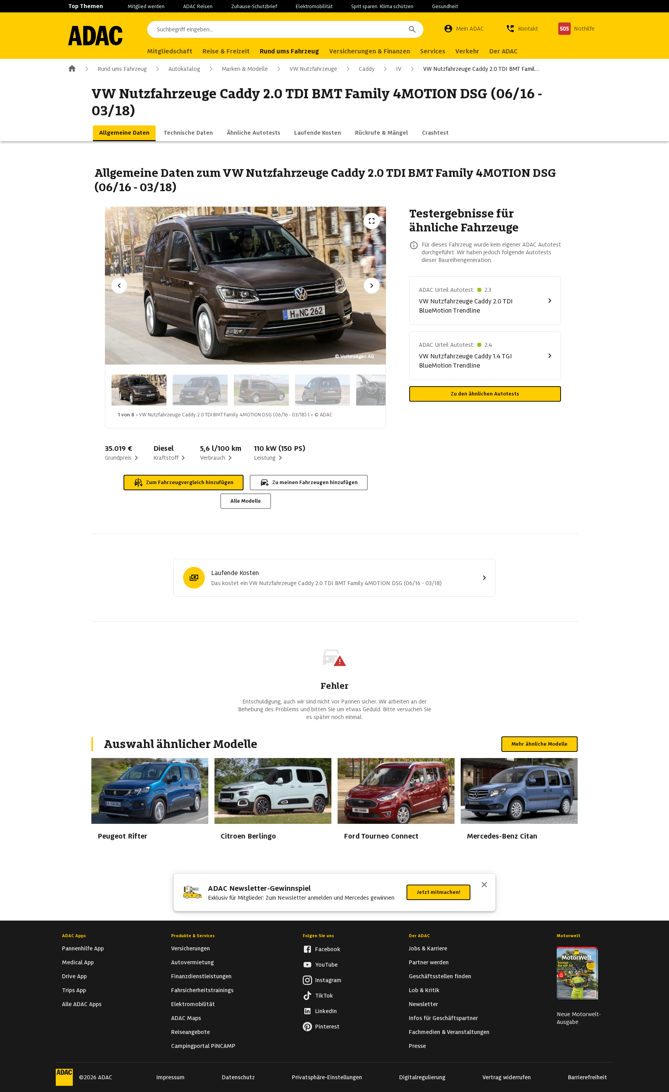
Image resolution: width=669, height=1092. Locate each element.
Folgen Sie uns (318, 935)
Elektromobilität (314, 6)
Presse (417, 1045)
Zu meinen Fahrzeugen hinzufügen (315, 482)
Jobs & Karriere (428, 948)
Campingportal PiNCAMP (203, 1045)
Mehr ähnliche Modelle (539, 744)
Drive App (74, 976)
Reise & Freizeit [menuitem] (226, 51)
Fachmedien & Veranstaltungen (449, 1032)
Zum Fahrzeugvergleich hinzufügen (189, 482)
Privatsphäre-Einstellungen (327, 1077)
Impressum (170, 1077)
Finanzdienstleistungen (201, 976)
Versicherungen (190, 948)
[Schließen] (484, 885)
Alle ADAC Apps (81, 1004)
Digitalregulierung (422, 1077)
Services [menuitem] (432, 51)
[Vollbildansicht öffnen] (372, 221)
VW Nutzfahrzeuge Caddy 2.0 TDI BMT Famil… (481, 68)
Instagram (328, 980)
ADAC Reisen (198, 6)
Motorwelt (568, 935)
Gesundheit (445, 6)
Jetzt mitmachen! (438, 892)
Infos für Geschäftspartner (443, 1018)
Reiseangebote (190, 1032)
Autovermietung (192, 962)
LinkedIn (326, 1011)
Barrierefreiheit (587, 1077)
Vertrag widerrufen (506, 1077)
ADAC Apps (74, 935)
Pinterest (327, 1026)
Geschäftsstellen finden (440, 976)
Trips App (74, 990)
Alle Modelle (245, 501)
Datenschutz (238, 1077)
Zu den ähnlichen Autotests (485, 393)
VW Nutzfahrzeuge (313, 68)
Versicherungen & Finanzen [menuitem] (369, 51)
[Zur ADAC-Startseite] (95, 35)
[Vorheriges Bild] (119, 285)
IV (398, 68)
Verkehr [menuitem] (467, 51)
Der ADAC (419, 935)
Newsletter (423, 1004)
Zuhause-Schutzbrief (254, 6)
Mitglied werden (146, 6)
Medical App (78, 962)
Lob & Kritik (424, 990)
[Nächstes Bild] (372, 285)
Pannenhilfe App (83, 948)
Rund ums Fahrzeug (122, 68)
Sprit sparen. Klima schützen (382, 6)
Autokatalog (184, 68)
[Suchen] (412, 29)
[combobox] (285, 29)
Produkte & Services (193, 935)
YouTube (326, 964)
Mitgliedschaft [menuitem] (169, 51)
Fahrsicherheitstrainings (202, 990)
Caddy (366, 68)
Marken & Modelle (245, 68)
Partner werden (429, 962)
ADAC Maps (186, 1018)
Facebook (327, 949)
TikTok (324, 995)
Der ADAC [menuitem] (503, 51)
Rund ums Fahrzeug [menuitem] (289, 51)
